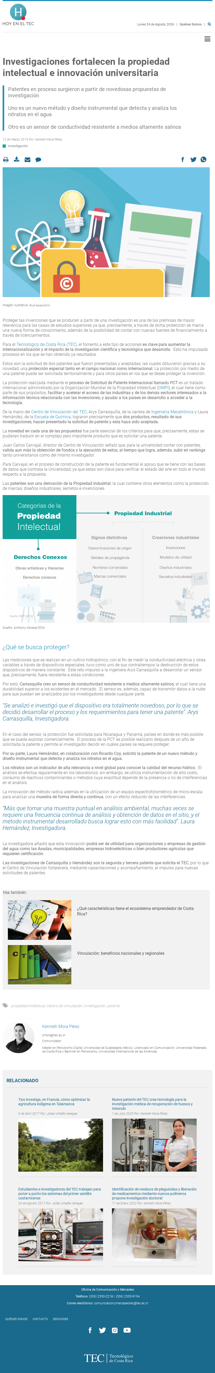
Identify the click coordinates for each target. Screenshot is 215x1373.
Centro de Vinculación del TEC (59, 411)
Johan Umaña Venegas (62, 1113)
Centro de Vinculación (64, 1006)
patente (113, 1006)
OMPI (163, 387)
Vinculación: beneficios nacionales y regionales (120, 953)
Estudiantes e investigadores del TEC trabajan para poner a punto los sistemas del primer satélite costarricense (59, 1193)
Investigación (18, 146)
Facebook (89, 1330)
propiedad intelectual (28, 1006)
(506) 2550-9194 (128, 1296)
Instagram (114, 1330)
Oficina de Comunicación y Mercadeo (107, 1289)
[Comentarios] (39, 159)
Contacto (40, 1319)
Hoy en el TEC (18, 13)
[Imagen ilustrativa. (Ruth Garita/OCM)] (106, 232)
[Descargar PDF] (18, 159)
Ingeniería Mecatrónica (172, 411)
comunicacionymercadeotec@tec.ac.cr (121, 1303)
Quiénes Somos (191, 24)
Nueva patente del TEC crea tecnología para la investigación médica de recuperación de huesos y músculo (152, 1104)
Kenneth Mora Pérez (48, 139)
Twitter (101, 1330)
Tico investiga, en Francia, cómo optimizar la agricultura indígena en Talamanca (54, 1101)
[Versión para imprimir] (7, 159)
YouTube (126, 1330)
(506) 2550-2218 (101, 1296)
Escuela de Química (52, 416)
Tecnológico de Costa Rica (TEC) (47, 344)
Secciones (60, 1319)
